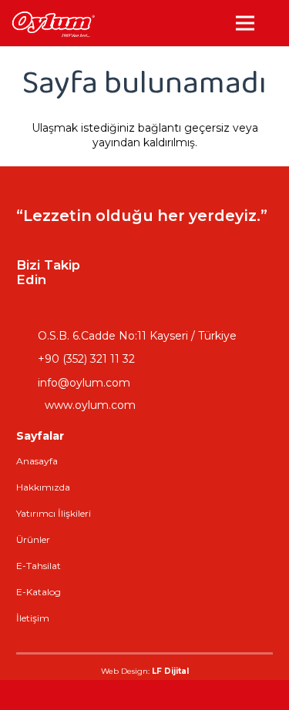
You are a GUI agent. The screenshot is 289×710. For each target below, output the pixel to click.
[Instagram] (180, 253)
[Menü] (245, 23)
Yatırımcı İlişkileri (53, 513)
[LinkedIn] (219, 253)
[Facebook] (142, 253)
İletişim (32, 618)
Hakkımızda (43, 487)
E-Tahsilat (38, 565)
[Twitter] (142, 292)
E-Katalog (38, 592)
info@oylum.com (84, 383)
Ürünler (33, 539)
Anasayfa (37, 461)
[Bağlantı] (53, 23)
